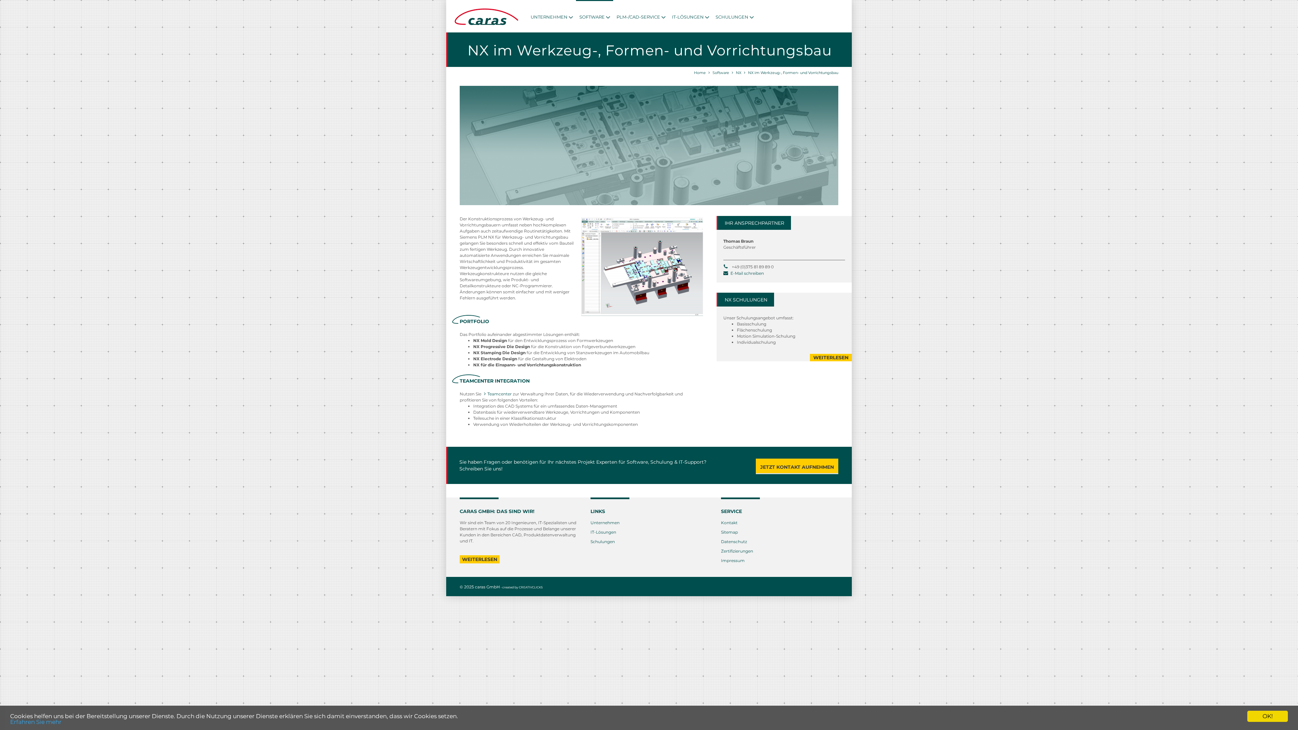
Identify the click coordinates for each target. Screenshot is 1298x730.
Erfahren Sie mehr (36, 722)
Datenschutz (734, 541)
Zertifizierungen (737, 551)
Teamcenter (499, 393)
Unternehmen (605, 522)
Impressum (733, 560)
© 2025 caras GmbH (480, 586)
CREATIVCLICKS (531, 587)
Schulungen (603, 541)
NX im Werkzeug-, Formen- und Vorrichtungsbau (793, 72)
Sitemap (729, 532)
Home (700, 72)
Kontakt (729, 522)
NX (738, 72)
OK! (1268, 716)
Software (721, 72)
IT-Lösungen (603, 532)
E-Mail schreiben (747, 273)
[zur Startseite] (487, 23)
